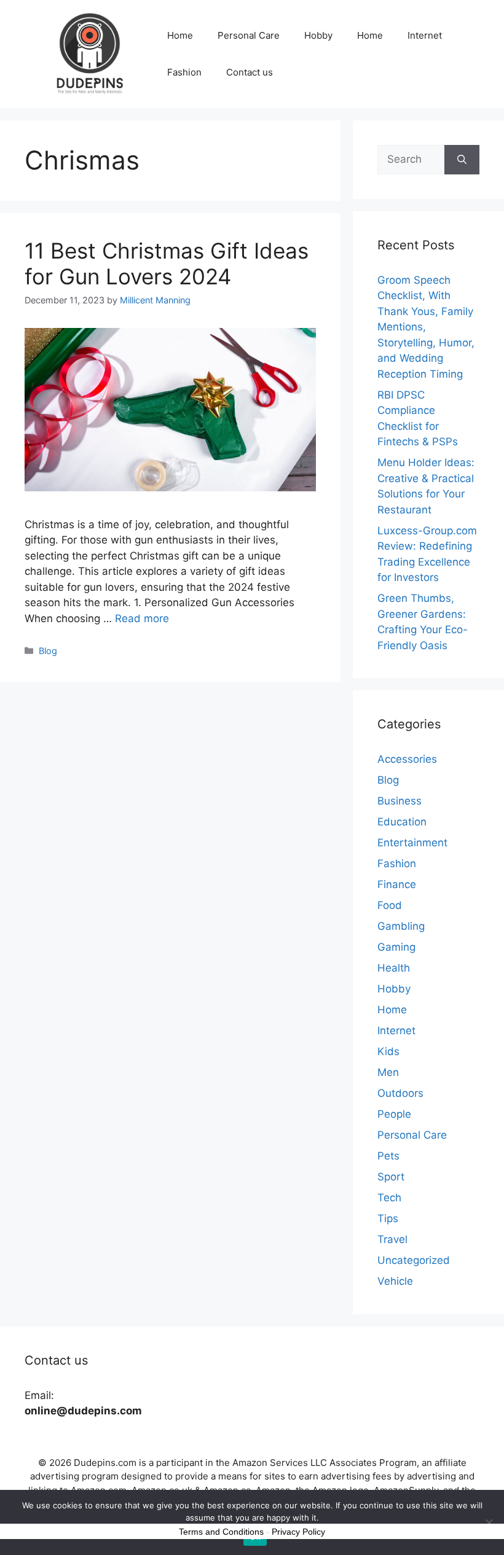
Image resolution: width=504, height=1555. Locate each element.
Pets (388, 1156)
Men (388, 1072)
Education (402, 822)
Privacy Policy (298, 1532)
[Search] (461, 159)
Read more (142, 618)
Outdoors (400, 1093)
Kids (388, 1051)
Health (393, 968)
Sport (390, 1177)
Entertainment (412, 842)
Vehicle (395, 1281)
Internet (425, 35)
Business (399, 801)
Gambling (401, 926)
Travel (392, 1239)
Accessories (407, 759)
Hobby (318, 35)
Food (389, 905)
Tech (389, 1197)
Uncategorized (413, 1260)
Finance (396, 884)
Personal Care (249, 35)
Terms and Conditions (221, 1532)
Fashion (184, 72)
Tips (387, 1218)
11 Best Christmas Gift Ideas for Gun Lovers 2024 (167, 263)
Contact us (249, 72)
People (394, 1114)
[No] (488, 1522)
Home (180, 35)
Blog (48, 650)
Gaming (396, 947)
